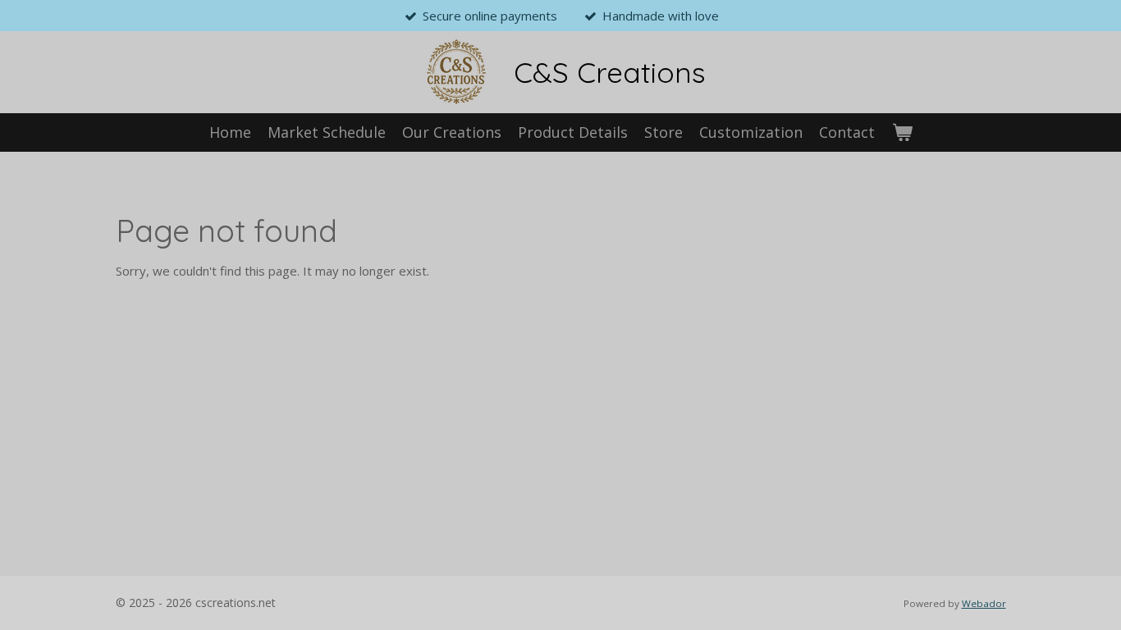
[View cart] (901, 132)
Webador (984, 603)
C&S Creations (610, 72)
